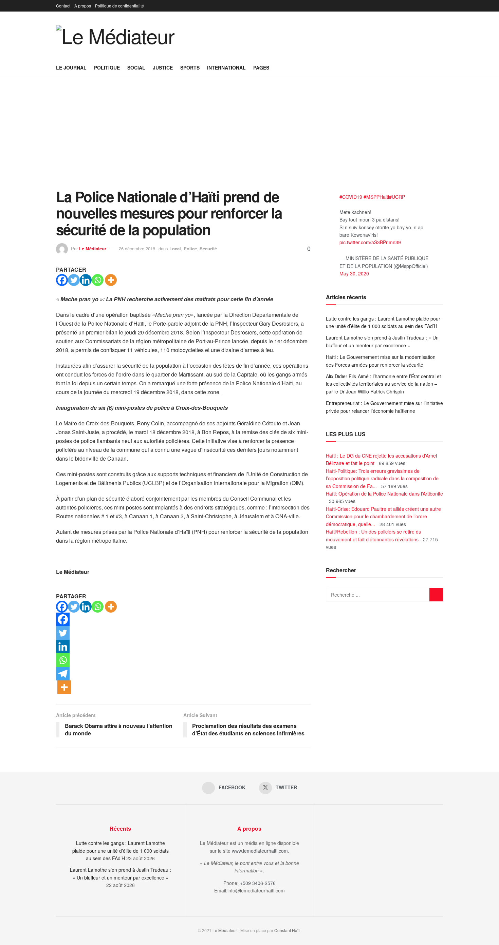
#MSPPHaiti (376, 196)
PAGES (261, 67)
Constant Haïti (287, 930)
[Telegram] (63, 673)
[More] (111, 280)
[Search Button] (440, 67)
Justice (163, 67)
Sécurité (208, 248)
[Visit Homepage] (115, 35)
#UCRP (397, 196)
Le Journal (71, 67)
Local (175, 248)
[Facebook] (62, 280)
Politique (107, 67)
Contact (63, 5)
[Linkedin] (86, 280)
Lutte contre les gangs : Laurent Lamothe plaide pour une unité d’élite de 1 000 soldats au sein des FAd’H (120, 851)
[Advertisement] (249, 137)
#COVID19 (350, 196)
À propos (82, 5)
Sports (190, 67)
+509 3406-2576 (258, 883)
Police (190, 248)
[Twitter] (74, 280)
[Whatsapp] (98, 280)
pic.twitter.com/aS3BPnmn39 (370, 242)
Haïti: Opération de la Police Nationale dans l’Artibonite (384, 493)
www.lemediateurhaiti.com (260, 850)
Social (136, 67)
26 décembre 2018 (137, 248)
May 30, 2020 (354, 273)
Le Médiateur (92, 248)
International (226, 67)
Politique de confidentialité (119, 5)
